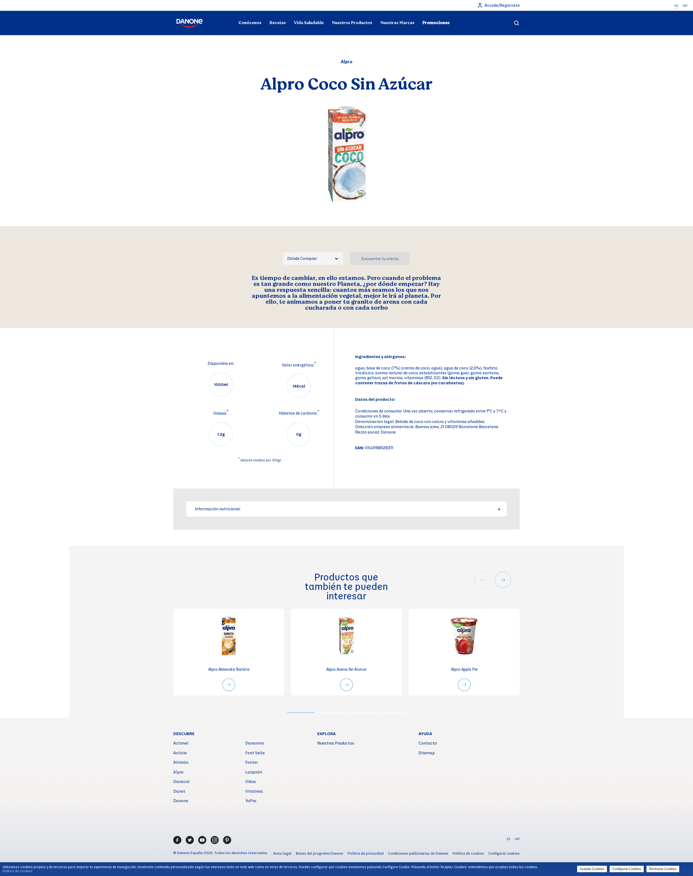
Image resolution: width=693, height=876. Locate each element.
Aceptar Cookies (592, 869)
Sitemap (427, 752)
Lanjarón (253, 772)
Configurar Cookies (626, 869)
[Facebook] (177, 840)
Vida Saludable (309, 23)
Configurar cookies (504, 853)
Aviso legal (282, 853)
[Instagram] (215, 840)
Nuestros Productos (352, 23)
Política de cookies (468, 853)
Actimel (180, 743)
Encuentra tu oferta (380, 258)
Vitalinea (254, 791)
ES (676, 6)
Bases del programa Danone (319, 853)
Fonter (251, 762)
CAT (685, 6)
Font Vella (255, 752)
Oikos (250, 781)
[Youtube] (202, 840)
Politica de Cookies (17, 871)
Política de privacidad (366, 853)
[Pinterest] (227, 840)
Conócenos (249, 23)
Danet (179, 791)
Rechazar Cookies (662, 869)
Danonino (254, 743)
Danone (180, 800)
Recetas (278, 23)
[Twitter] (190, 840)
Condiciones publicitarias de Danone (418, 853)
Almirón (180, 762)
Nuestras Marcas (397, 23)
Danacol (181, 781)
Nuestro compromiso (464, 12)
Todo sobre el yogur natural (229, 12)
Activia (180, 752)
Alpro (178, 772)
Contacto (428, 743)
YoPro (250, 800)
